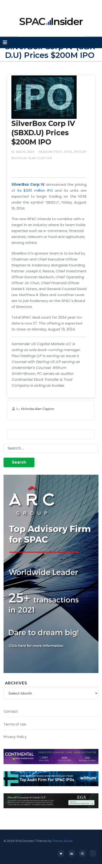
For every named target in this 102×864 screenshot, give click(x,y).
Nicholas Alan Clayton (37, 409)
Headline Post (51, 152)
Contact (11, 711)
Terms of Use (15, 724)
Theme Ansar (62, 841)
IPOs (78, 152)
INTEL (68, 152)
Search (19, 462)
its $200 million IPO (35, 190)
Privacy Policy (15, 736)
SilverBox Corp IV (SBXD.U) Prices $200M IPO (43, 132)
